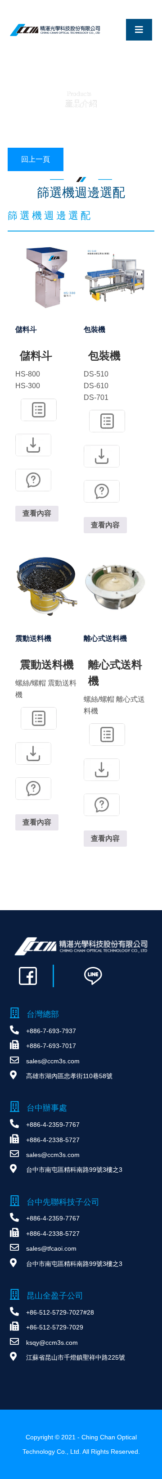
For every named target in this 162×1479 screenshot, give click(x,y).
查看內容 (36, 513)
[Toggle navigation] (139, 30)
